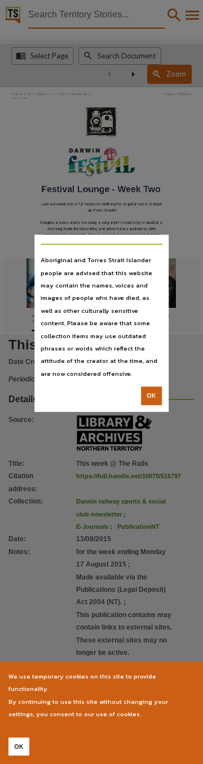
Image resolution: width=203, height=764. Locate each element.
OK (151, 395)
